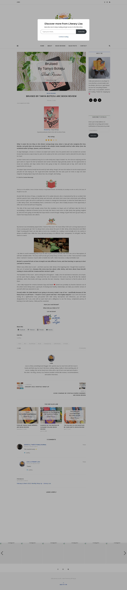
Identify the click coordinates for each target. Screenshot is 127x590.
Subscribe (81, 32)
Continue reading (63, 37)
